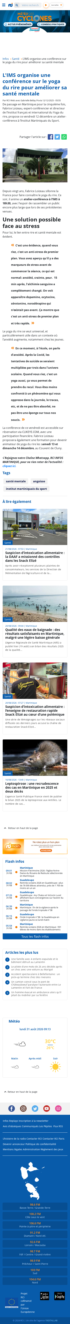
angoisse (39, 481)
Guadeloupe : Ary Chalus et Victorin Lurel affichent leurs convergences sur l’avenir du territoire (41, 898)
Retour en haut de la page (23, 828)
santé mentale (16, 481)
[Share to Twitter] (57, 137)
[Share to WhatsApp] (64, 137)
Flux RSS (58, 1126)
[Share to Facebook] (50, 137)
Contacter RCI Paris (53, 1138)
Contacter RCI (34, 1138)
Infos (5, 1120)
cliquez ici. (9, 466)
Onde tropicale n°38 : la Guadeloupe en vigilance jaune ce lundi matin (39, 918)
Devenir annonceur (14, 1144)
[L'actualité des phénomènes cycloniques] (18, 24)
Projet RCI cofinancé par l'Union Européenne (25, 1302)
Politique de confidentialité (40, 1144)
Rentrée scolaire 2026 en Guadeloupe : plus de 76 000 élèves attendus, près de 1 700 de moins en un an (41, 885)
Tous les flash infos (35, 936)
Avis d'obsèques (12, 1126)
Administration (31, 1149)
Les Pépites (45, 1126)
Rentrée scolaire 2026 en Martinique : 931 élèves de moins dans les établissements (40, 928)
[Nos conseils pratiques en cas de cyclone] (51, 24)
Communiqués (30, 1126)
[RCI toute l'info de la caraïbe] (10, 5)
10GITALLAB (51, 1320)
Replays (13, 1120)
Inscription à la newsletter (33, 1120)
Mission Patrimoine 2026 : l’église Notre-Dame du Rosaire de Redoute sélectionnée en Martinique (41, 873)
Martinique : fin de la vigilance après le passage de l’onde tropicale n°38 (39, 908)
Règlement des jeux (52, 1149)
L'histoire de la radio (14, 1138)
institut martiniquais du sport (26, 489)
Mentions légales (12, 1149)
